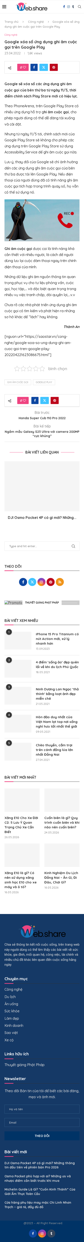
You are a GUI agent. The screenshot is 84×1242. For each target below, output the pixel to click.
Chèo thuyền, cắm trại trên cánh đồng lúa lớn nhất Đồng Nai (54, 750)
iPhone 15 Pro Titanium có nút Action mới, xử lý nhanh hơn (57, 639)
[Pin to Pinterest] (54, 67)
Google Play (44, 382)
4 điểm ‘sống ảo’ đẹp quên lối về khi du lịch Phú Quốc (57, 664)
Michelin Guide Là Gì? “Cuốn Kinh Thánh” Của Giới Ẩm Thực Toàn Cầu (39, 1191)
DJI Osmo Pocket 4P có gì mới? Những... (42, 517)
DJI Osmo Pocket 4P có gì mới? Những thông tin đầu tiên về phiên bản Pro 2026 (39, 1165)
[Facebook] (64, 6)
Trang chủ (11, 21)
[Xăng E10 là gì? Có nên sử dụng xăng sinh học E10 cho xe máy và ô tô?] (22, 855)
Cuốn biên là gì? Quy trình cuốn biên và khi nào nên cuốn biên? (62, 822)
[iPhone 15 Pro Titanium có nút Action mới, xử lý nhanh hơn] (17, 641)
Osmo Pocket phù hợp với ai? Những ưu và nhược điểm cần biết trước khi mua (37, 1178)
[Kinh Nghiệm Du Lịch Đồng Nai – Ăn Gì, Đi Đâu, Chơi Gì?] (62, 855)
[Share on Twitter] (43, 67)
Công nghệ (36, 21)
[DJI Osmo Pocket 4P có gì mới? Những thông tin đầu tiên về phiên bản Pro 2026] (42, 486)
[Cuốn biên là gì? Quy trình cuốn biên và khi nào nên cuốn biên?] (62, 800)
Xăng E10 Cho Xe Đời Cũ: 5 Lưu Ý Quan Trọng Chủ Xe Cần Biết (21, 825)
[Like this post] (24, 67)
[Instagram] (68, 6)
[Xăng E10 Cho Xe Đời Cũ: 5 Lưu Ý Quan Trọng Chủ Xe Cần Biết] (22, 800)
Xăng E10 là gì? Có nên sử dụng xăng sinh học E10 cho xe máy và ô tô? (20, 880)
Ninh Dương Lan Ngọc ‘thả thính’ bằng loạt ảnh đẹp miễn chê (57, 694)
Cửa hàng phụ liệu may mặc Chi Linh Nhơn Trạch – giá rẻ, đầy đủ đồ (37, 1205)
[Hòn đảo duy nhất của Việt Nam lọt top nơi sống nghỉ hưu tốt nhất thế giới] (17, 723)
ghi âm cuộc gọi (17, 382)
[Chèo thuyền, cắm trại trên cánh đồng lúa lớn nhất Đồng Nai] (17, 752)
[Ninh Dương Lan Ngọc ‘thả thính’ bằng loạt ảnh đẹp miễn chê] (17, 696)
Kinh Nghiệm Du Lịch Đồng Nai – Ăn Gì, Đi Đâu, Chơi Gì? (61, 877)
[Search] (79, 6)
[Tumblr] (73, 6)
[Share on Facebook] (34, 67)
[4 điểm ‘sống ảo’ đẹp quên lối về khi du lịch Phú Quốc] (17, 669)
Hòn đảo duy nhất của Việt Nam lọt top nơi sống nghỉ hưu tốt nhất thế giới (57, 721)
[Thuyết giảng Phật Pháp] (42, 602)
